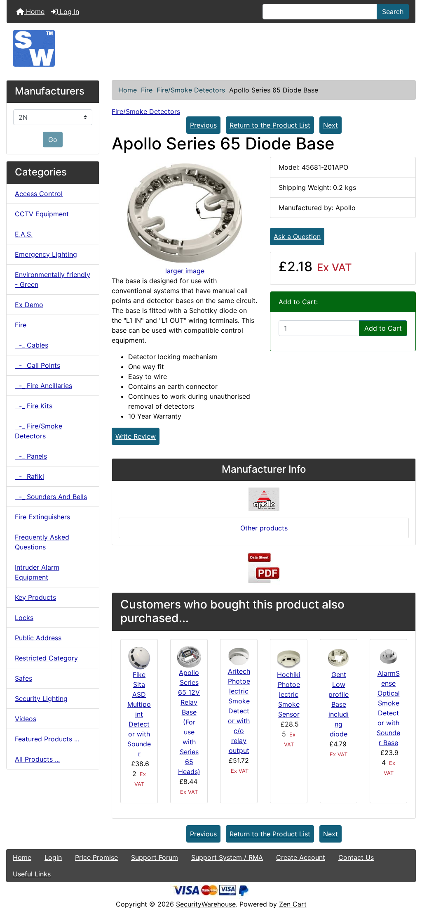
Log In (68, 11)
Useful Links (32, 874)
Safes (23, 678)
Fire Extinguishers (42, 517)
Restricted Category (46, 658)
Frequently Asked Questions (42, 542)
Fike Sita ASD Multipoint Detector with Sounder (139, 714)
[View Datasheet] (264, 568)
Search (392, 11)
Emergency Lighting (46, 254)
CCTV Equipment (42, 214)
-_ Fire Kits (33, 406)
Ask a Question (297, 236)
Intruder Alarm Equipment (37, 572)
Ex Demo (29, 305)
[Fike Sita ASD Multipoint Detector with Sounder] (139, 657)
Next (330, 125)
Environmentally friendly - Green (52, 279)
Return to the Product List (270, 125)
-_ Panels (31, 456)
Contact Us (356, 857)
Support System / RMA (227, 857)
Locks (24, 617)
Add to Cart (383, 328)
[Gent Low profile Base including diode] (338, 657)
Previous (203, 125)
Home (34, 11)
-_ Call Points (37, 365)
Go (52, 139)
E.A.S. (24, 234)
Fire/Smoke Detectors (191, 90)
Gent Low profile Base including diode (338, 704)
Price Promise (96, 857)
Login (53, 857)
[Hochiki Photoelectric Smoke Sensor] (288, 657)
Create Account (300, 857)
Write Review (135, 436)
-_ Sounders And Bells (51, 496)
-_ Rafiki (29, 476)
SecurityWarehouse (206, 904)
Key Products (35, 597)
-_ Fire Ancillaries (43, 385)
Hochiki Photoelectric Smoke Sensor (288, 694)
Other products (264, 528)
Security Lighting (41, 698)
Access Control (39, 193)
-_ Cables (31, 345)
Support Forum (154, 857)
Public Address (38, 638)
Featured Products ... (47, 739)
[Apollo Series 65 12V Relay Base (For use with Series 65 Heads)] (189, 656)
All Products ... (37, 759)
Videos (25, 719)
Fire (146, 90)
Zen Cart (293, 904)
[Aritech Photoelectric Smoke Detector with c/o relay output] (239, 655)
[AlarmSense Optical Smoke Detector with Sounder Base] (388, 656)
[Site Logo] (211, 48)
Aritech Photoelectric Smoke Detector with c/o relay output (239, 711)
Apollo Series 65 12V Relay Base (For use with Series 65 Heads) (189, 722)
